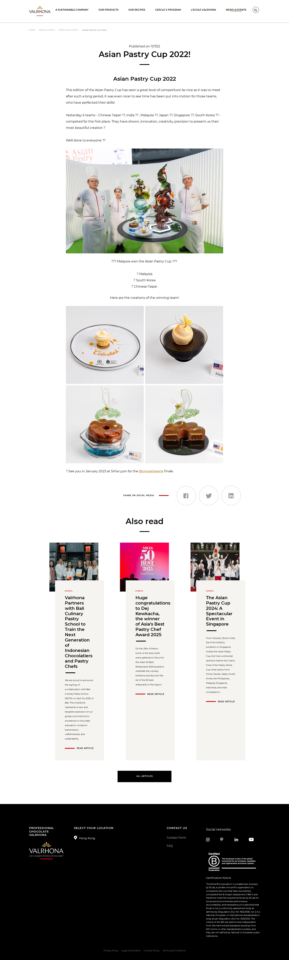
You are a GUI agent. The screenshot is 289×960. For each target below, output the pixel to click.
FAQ (170, 845)
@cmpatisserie (151, 471)
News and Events (68, 30)
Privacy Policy (111, 950)
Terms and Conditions (174, 950)
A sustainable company (71, 9)
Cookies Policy (151, 950)
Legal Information (131, 950)
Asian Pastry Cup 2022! (94, 30)
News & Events (236, 9)
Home (32, 30)
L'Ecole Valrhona (203, 9)
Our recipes (136, 9)
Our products (108, 9)
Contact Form (176, 837)
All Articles (144, 776)
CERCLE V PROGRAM (168, 9)
